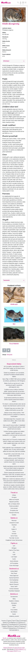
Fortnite (14, 534)
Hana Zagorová (14, 576)
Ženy (18, 621)
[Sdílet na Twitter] (8, 350)
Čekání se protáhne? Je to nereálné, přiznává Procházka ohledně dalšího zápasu (14, 374)
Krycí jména (14, 610)
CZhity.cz (5, 628)
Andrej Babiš (14, 571)
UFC (14, 546)
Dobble (14, 605)
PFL (14, 552)
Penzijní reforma (14, 513)
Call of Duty (14, 536)
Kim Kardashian (14, 580)
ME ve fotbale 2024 (14, 504)
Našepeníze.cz (13, 628)
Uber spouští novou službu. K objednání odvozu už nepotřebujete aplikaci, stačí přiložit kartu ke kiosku (14, 427)
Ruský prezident (14, 506)
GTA (14, 527)
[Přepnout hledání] (18, 2)
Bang (14, 599)
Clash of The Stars (14, 550)
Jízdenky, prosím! (14, 616)
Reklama (5, 648)
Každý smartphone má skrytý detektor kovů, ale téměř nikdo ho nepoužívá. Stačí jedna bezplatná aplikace (14, 468)
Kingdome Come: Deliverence (14, 540)
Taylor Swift (14, 586)
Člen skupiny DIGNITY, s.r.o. (14, 651)
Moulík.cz (10, 626)
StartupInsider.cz (14, 630)
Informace (14, 61)
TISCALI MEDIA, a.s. (20, 649)
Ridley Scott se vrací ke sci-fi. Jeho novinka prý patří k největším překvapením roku (14, 385)
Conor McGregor (14, 565)
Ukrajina (14, 497)
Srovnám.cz (21, 628)
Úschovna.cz (23, 624)
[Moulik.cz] (6, 2)
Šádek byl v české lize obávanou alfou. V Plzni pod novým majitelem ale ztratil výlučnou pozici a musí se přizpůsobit (14, 481)
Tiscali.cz (14, 493)
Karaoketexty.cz (14, 624)
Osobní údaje (21, 648)
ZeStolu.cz (21, 622)
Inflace (14, 495)
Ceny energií (14, 508)
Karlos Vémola (14, 561)
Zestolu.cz (14, 594)
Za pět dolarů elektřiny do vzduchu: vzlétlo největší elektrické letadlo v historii (14, 399)
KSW (14, 555)
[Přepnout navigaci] (20, 2)
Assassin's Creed (14, 523)
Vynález (14, 515)
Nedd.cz (5, 626)
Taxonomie (14, 280)
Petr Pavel (14, 573)
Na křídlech (14, 612)
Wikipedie (9, 355)
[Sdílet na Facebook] (4, 350)
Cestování (23, 621)
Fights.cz (14, 543)
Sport (14, 621)
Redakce (10, 648)
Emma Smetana (14, 589)
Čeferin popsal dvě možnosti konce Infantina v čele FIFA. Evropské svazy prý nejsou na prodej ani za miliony (14, 474)
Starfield (14, 525)
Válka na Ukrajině (14, 499)
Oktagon (14, 548)
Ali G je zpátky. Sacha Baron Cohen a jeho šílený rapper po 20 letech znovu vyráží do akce (14, 368)
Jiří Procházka (14, 563)
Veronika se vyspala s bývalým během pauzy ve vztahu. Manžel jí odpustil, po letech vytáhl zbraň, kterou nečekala (14, 487)
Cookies (16, 648)
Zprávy (9, 621)
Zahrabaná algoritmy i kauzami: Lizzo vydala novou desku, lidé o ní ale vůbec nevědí (14, 421)
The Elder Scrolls (14, 538)
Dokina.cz (23, 626)
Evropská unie (14, 510)
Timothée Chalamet (14, 591)
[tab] (14, 61)
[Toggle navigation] (25, 2)
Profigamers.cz (13, 622)
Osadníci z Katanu (14, 601)
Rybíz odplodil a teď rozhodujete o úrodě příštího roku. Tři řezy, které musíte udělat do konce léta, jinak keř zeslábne (14, 449)
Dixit (14, 607)
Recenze (14, 520)
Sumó (14, 559)
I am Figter (14, 557)
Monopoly (14, 603)
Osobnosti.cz (14, 569)
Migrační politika (14, 502)
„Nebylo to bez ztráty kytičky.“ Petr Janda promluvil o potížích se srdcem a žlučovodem (14, 414)
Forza (14, 531)
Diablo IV (14, 529)
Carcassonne (14, 596)
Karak (14, 614)
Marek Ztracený (14, 584)
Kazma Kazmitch (14, 578)
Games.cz (14, 518)
